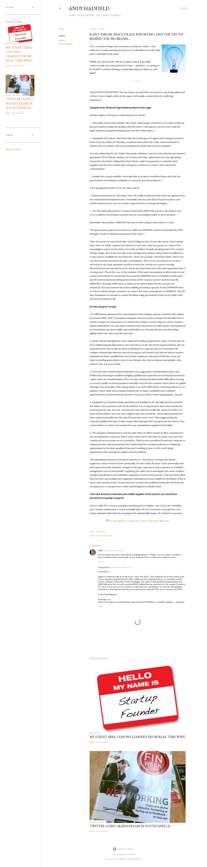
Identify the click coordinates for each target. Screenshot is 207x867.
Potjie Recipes (85, 15)
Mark (100, 550)
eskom (62, 40)
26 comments (102, 831)
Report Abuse (13, 149)
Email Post (100, 532)
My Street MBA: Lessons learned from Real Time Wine (137, 737)
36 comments (102, 742)
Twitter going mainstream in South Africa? (130, 826)
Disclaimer (102, 15)
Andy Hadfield (89, 8)
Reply (101, 561)
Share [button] (61, 29)
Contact (116, 15)
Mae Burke (131, 854)
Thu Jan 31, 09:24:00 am (114, 550)
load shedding (65, 44)
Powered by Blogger (125, 849)
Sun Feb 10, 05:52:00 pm (121, 567)
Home (72, 15)
